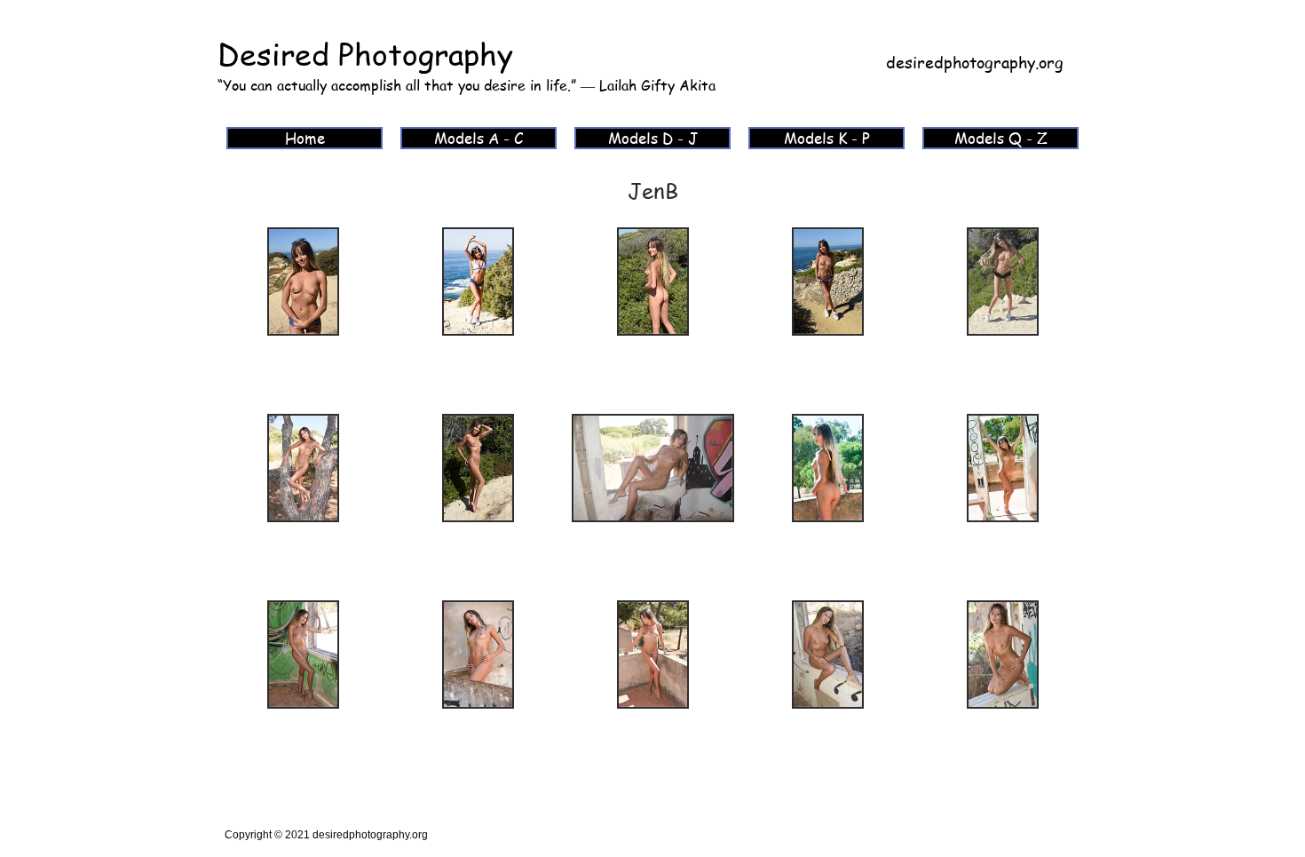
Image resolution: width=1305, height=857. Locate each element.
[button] (303, 318)
